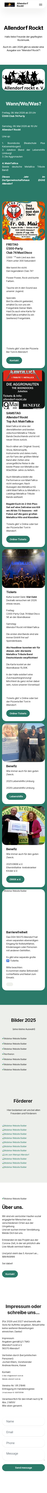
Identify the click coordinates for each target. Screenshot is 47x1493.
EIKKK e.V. (15, 879)
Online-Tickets (18, 539)
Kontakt (14, 360)
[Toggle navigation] (40, 5)
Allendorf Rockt (22, 4)
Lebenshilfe (16, 796)
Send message (23, 1467)
